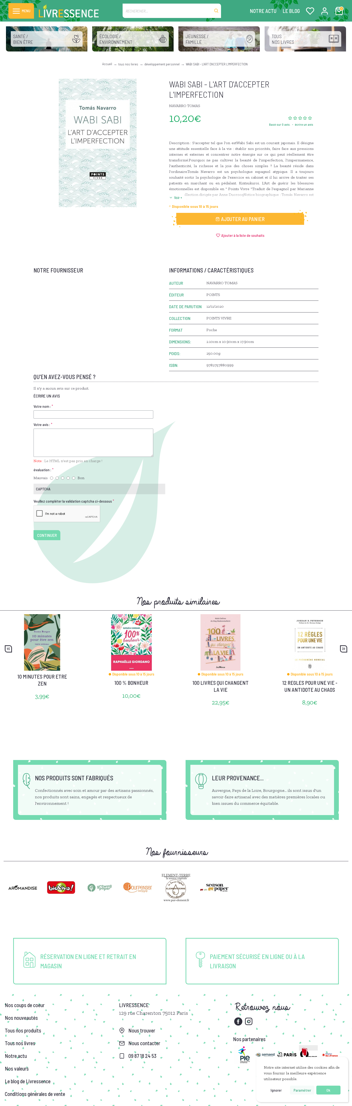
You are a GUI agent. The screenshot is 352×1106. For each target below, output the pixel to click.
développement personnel (162, 64)
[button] (8, 648)
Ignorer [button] (276, 1090)
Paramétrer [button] (302, 1090)
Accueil (107, 64)
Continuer (47, 535)
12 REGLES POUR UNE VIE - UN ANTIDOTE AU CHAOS (309, 686)
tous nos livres (128, 64)
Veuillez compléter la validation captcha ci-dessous (73, 501)
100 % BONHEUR (131, 683)
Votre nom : (42, 406)
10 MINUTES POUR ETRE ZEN (42, 679)
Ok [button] (328, 1090)
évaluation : (42, 469)
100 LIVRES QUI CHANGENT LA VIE (221, 686)
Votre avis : (42, 424)
